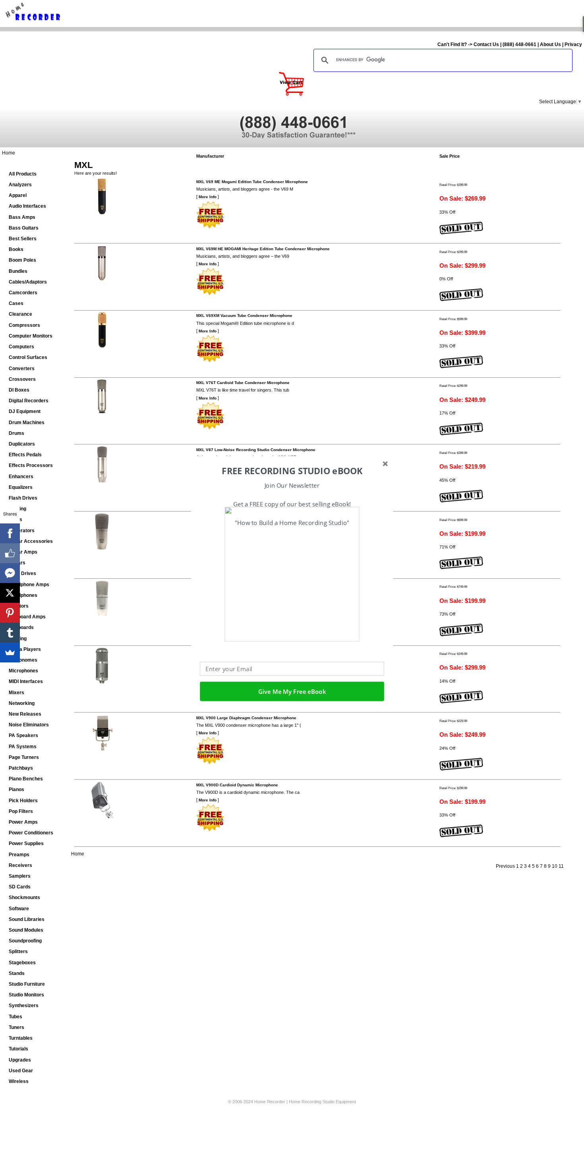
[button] (292, 471)
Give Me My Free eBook (292, 691)
